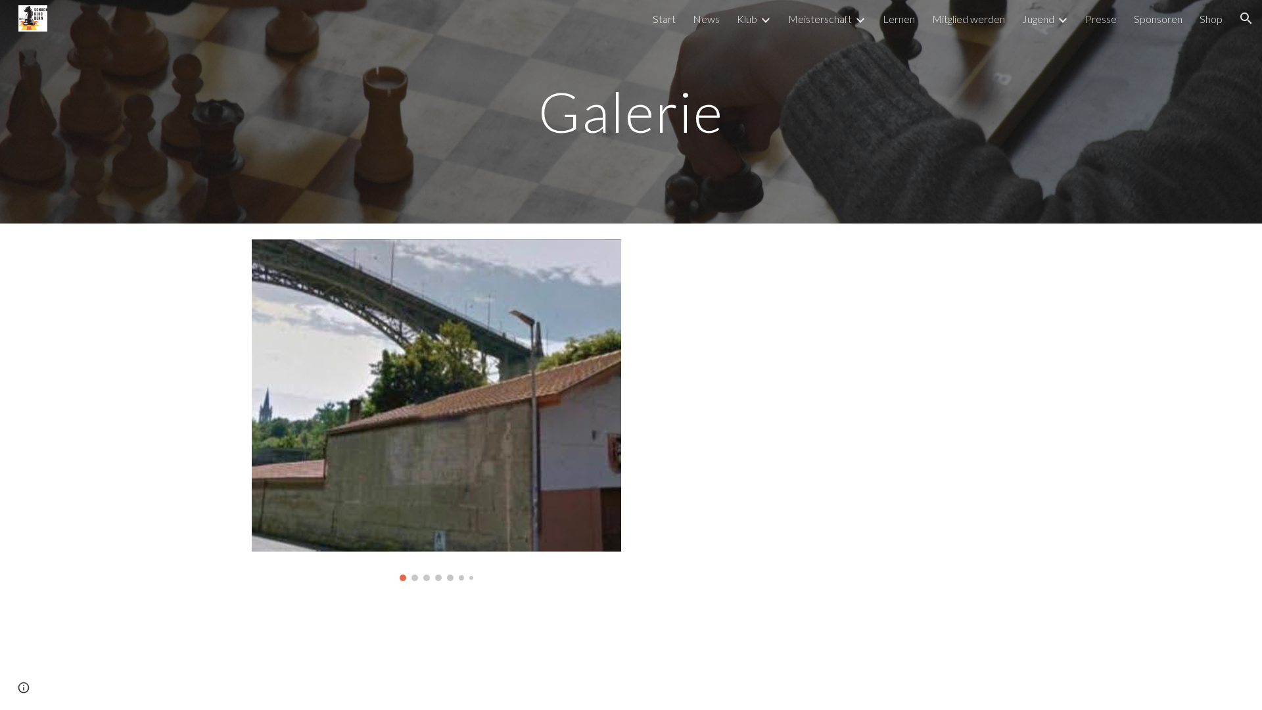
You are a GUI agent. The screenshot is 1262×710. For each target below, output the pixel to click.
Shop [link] (1211, 18)
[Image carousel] (436, 410)
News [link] (706, 18)
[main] (631, 111)
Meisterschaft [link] (820, 18)
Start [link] (664, 18)
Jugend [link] (1038, 18)
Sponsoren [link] (1158, 18)
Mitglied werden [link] (968, 18)
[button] (1246, 18)
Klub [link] (747, 18)
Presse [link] (1101, 18)
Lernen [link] (899, 18)
